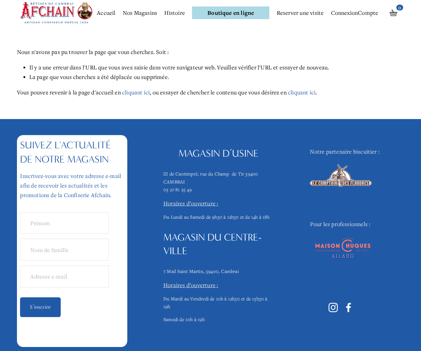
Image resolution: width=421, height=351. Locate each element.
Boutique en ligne (230, 12)
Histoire (174, 12)
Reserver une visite (300, 12)
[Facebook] (349, 307)
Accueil (106, 12)
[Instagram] (333, 307)
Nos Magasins (140, 12)
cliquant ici (136, 92)
